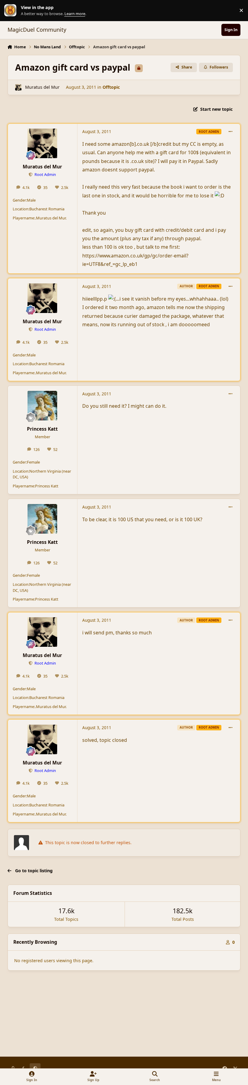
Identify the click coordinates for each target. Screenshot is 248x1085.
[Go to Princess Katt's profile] (42, 405)
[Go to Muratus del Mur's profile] (18, 87)
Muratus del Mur (42, 87)
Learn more (12, 10)
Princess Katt (42, 429)
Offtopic (111, 87)
